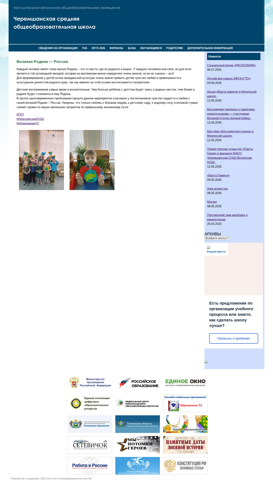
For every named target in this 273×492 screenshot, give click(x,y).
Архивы (212, 234)
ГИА (84, 48)
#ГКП (20, 114)
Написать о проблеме (234, 338)
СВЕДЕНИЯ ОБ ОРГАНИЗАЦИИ (58, 48)
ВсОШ (132, 48)
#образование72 (28, 123)
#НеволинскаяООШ (30, 119)
